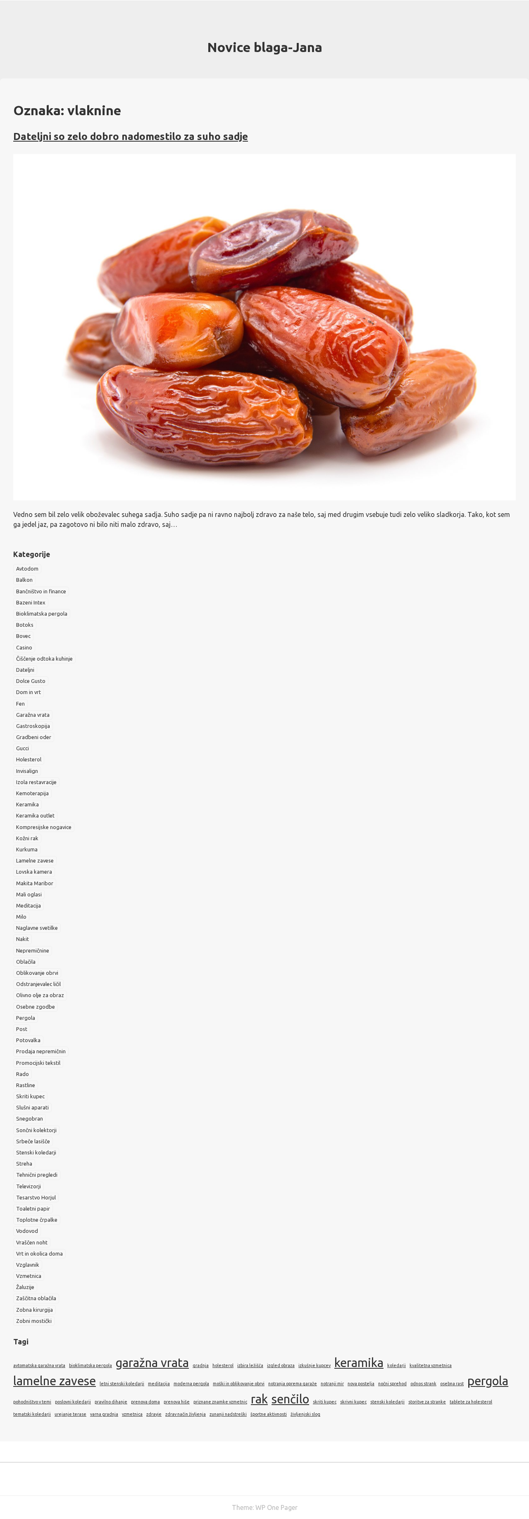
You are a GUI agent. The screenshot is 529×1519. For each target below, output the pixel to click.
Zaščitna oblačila (36, 1298)
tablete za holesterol (471, 1401)
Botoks (24, 625)
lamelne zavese (54, 1381)
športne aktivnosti (268, 1414)
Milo (21, 916)
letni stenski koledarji (122, 1383)
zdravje (154, 1414)
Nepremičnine (32, 950)
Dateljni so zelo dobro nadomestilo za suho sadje (130, 136)
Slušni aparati (32, 1107)
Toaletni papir (33, 1208)
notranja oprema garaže (292, 1383)
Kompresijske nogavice (43, 827)
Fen (20, 703)
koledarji (396, 1365)
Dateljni (25, 670)
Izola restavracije (36, 782)
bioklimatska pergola (90, 1365)
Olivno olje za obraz (40, 995)
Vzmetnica (28, 1276)
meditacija (159, 1383)
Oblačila (26, 961)
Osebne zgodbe (35, 1007)
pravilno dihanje (111, 1401)
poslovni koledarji (73, 1401)
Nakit (22, 939)
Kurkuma (27, 849)
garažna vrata (152, 1363)
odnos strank (423, 1383)
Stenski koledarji (36, 1152)
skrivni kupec (353, 1401)
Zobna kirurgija (34, 1310)
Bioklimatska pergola (41, 613)
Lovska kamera (34, 871)
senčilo (290, 1399)
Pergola (25, 1018)
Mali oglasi (29, 894)
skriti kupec (324, 1401)
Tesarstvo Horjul (36, 1197)
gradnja (201, 1365)
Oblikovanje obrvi (37, 973)
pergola (487, 1381)
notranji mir (332, 1383)
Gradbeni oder (33, 737)
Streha (24, 1163)
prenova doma (145, 1401)
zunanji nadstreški (228, 1414)
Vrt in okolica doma (39, 1253)
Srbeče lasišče (33, 1141)
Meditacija (28, 905)
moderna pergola (191, 1383)
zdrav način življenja (185, 1414)
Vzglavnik (27, 1265)
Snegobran (29, 1118)
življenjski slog (305, 1414)
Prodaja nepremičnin (41, 1051)
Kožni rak (27, 838)
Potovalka (28, 1040)
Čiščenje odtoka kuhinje (44, 658)
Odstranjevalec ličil (38, 984)
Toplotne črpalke (36, 1220)
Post (21, 1029)
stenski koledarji (387, 1401)
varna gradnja (104, 1414)
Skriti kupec (30, 1096)
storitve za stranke (427, 1401)
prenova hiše (177, 1401)
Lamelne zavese (35, 860)
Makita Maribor (34, 883)
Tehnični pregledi (36, 1175)
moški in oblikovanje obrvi (238, 1383)
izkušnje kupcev (314, 1365)
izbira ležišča (250, 1365)
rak (259, 1399)
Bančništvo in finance (41, 591)
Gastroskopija (33, 726)
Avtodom (27, 568)
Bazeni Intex (30, 602)
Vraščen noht (32, 1242)
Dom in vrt (28, 692)
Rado (22, 1074)
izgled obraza (281, 1365)
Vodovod (27, 1231)
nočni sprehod (392, 1383)
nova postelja (361, 1383)
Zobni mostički (34, 1321)
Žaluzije (25, 1287)
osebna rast (452, 1383)
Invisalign (27, 771)
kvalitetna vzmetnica (431, 1365)
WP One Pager (276, 1507)
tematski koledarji (32, 1414)
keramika (359, 1363)
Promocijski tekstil (38, 1063)
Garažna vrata (33, 715)
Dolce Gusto (30, 681)
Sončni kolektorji (36, 1130)
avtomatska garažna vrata (39, 1365)
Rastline (25, 1085)
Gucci (22, 748)
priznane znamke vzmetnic (220, 1401)
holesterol (223, 1365)
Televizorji (28, 1186)
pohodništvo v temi (32, 1401)
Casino (24, 647)
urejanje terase (70, 1414)
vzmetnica (132, 1414)
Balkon (24, 580)
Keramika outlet (35, 815)
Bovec (23, 636)
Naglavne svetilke (37, 928)
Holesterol (28, 759)
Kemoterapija (32, 793)
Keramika (27, 804)
